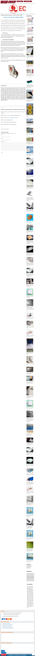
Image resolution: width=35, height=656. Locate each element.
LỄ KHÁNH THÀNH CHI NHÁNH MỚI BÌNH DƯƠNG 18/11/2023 (30, 66)
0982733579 (3, 654)
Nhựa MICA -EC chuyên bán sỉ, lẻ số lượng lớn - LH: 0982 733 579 (30, 492)
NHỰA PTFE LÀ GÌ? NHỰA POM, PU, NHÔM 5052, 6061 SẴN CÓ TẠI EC (30, 154)
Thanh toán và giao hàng (7, 625)
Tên (1, 134)
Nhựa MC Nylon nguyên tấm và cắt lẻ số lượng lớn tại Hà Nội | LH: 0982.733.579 (30, 483)
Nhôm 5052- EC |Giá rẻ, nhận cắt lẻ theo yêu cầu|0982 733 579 (30, 434)
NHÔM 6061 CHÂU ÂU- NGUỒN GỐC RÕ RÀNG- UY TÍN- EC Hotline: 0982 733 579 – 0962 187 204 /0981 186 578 (30, 308)
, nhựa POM (23, 60)
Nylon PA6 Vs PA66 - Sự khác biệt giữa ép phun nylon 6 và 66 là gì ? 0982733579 (30, 143)
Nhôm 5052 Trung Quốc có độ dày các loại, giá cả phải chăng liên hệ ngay (30, 254)
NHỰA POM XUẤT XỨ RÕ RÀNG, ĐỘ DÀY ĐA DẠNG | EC (30, 211)
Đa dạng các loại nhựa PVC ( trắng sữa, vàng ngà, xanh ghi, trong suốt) (30, 100)
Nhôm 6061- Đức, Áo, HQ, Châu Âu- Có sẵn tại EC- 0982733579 (30, 454)
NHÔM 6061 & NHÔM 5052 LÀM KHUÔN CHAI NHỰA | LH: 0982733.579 (30, 504)
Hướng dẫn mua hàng (6, 623)
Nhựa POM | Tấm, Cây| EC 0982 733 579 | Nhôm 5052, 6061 (30, 465)
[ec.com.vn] (17, 8)
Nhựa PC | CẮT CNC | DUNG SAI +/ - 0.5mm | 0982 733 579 (30, 134)
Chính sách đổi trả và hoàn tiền (8, 628)
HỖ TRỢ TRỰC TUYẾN (11, 2)
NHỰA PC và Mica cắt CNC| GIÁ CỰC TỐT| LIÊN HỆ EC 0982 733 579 (30, 176)
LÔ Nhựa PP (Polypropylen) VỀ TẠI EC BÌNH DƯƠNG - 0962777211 (30, 57)
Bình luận (2, 141)
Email (2, 138)
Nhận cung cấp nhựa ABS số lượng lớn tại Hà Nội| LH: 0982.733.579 (30, 515)
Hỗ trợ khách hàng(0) (29, 566)
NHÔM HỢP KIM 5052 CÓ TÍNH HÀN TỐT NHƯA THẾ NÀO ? (30, 232)
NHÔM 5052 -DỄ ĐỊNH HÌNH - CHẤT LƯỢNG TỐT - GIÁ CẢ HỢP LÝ (30, 166)
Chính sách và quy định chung (8, 624)
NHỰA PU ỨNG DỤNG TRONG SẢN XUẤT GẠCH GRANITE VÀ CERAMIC (30, 550)
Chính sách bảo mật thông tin (8, 627)
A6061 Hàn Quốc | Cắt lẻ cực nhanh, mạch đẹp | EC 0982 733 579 (30, 327)
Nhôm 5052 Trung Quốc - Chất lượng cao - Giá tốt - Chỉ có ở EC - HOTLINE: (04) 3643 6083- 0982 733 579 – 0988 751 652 (30, 420)
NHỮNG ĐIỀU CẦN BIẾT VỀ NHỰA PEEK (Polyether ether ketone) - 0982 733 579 (30, 75)
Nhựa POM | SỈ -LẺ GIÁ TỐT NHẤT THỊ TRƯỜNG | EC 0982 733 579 (30, 397)
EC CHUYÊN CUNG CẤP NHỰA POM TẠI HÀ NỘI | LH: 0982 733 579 (30, 444)
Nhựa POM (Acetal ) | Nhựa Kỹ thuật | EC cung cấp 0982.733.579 (30, 285)
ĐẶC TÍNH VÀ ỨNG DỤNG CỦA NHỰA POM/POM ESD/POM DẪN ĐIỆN (30, 527)
